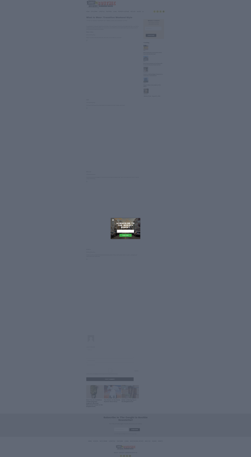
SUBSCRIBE (125, 235)
